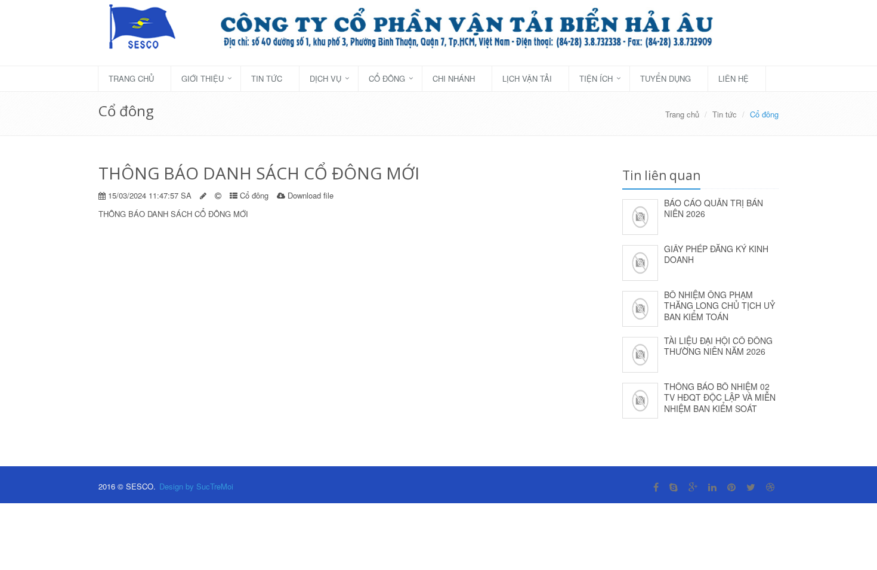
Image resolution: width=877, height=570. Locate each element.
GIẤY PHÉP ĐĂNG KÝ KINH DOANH (716, 254)
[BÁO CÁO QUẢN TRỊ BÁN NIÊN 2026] (640, 215)
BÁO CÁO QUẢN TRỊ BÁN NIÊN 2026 (713, 208)
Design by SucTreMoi (196, 486)
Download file (310, 195)
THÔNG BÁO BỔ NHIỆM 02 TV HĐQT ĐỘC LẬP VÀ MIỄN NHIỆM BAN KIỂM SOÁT (720, 397)
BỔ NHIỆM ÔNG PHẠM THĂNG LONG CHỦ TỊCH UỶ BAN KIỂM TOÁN (719, 306)
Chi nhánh (454, 78)
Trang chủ (131, 78)
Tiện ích (596, 78)
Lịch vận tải (527, 78)
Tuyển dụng (665, 78)
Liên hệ (733, 78)
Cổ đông (387, 78)
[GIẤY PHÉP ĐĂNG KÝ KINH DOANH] (640, 261)
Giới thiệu (202, 78)
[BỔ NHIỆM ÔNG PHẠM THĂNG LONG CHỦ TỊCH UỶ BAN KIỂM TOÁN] (640, 306)
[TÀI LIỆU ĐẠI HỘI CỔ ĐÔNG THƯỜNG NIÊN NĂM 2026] (640, 352)
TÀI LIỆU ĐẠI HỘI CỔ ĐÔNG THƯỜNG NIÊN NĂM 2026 (718, 346)
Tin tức (266, 78)
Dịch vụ (325, 78)
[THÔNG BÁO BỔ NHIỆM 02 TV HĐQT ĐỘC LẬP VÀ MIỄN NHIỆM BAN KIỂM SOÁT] (640, 398)
